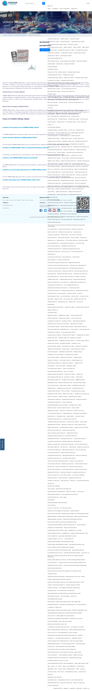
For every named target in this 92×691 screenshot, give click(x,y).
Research (66, 688)
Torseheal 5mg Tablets (54, 332)
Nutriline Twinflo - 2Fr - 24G (55, 538)
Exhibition (72, 688)
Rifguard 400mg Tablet (79, 382)
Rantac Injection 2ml (80, 424)
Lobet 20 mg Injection (68, 368)
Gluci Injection (64, 282)
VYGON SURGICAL (52, 505)
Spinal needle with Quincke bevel (65, 615)
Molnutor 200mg (63, 477)
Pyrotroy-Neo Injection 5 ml (64, 273)
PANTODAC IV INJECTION (67, 424)
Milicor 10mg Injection (83, 480)
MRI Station (61, 671)
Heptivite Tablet (64, 30)
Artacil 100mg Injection (54, 222)
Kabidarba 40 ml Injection (64, 388)
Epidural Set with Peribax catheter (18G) (58, 510)
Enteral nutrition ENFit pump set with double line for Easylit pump (66, 582)
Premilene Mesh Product (54, 643)
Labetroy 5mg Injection (68, 455)
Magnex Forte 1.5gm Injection (63, 488)
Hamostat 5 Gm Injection (66, 410)
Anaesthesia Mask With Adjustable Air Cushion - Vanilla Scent (64, 652)
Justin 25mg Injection (77, 251)
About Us (50, 5)
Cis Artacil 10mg (80, 243)
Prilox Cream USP (52, 237)
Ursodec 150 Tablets (53, 360)
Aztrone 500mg (52, 194)
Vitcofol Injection (67, 402)
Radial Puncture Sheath (70, 527)
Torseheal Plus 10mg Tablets (67, 340)
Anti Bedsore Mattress (71, 671)
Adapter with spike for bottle (68, 604)
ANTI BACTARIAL (80, 666)
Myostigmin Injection (67, 469)
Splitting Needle (65, 596)
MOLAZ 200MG (51, 365)
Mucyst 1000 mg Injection (54, 469)
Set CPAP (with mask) (65, 508)
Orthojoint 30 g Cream (68, 346)
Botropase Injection (66, 438)
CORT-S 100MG (63, 497)
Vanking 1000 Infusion (61, 191)
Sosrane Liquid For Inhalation (77, 282)
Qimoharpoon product (78, 550)
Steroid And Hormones (54, 486)
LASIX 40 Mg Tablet (61, 365)
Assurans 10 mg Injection (54, 321)
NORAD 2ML (73, 480)
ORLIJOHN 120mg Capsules (82, 307)
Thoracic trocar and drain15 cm (56, 584)
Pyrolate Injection (53, 318)
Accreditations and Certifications (57, 11)
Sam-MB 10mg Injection (71, 435)
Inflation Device (81, 604)
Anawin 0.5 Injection (67, 271)
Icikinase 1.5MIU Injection (54, 391)
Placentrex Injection (77, 388)
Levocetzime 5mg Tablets (54, 346)
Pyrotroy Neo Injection (54, 246)
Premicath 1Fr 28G (78, 655)
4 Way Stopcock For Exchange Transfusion (75, 565)
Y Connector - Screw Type (54, 607)
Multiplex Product (53, 562)
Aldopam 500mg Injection (54, 455)
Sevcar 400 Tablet (52, 477)
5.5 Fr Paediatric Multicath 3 (55, 552)
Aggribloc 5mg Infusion (68, 379)
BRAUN (53, 666)
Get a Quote (2, 444)
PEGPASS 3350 (83, 421)
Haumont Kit (51, 638)
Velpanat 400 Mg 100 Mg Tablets (56, 25)
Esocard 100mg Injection (68, 399)
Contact (27, 200)
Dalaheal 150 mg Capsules (54, 335)
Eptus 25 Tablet (65, 391)
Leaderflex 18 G (66, 533)
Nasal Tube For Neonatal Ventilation (58, 629)
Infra (15, 200)
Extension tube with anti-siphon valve (58, 657)
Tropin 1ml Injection (63, 337)
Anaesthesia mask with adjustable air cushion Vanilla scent (64, 593)
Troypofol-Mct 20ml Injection (78, 265)
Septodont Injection (53, 682)
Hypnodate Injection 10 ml (68, 290)
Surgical (82, 668)
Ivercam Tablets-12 (53, 310)
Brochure (79, 688)
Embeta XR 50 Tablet (68, 393)
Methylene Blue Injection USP (55, 377)
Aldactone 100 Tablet (53, 357)
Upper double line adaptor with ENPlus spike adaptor (62, 635)
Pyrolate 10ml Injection (54, 219)
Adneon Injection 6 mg (54, 472)
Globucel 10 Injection (53, 38)
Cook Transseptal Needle (65, 655)
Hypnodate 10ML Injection (65, 232)
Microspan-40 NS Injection (55, 419)
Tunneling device (52, 573)
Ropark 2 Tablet (63, 396)
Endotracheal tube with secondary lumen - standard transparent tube (67, 610)
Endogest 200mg (52, 407)
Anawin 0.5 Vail (51, 240)
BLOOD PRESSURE (71, 666)
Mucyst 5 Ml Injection (79, 682)
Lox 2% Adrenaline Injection (71, 285)
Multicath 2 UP (85, 552)
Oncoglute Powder (75, 27)
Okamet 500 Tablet (70, 307)
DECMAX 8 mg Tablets (64, 318)
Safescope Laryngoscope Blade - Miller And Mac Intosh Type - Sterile (66, 576)
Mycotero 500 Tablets (53, 326)
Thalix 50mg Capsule (65, 360)
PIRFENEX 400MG (78, 357)
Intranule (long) (52, 590)
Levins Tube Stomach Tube (81, 663)
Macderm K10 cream (65, 343)
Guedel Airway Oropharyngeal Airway (58, 544)
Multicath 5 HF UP (52, 632)
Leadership (55, 8)
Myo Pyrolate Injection (54, 290)
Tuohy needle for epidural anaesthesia (69, 587)
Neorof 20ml (72, 301)
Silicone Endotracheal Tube (76, 544)
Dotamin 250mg (62, 293)
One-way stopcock (53, 587)
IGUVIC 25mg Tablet (67, 19)
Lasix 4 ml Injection (80, 449)
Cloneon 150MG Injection (65, 279)
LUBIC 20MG (50, 299)
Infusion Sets (70, 590)
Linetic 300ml (51, 191)
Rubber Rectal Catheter (74, 530)
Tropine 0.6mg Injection (54, 251)
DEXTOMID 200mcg (83, 240)
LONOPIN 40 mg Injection (68, 430)
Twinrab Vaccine (60, 416)
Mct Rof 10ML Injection (72, 240)
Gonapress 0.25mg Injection (68, 246)
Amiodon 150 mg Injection (54, 363)
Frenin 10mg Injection (74, 262)
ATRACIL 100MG (64, 234)
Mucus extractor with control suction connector (62, 649)
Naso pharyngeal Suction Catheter (67, 632)
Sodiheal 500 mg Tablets (69, 335)
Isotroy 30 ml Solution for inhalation (58, 268)
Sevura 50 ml (83, 237)
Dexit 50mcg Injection (53, 447)
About (49, 8)
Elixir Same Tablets (53, 351)
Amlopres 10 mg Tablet (75, 405)
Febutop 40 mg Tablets (76, 323)
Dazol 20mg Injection (53, 329)
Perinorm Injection (68, 441)
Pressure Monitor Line (75, 657)
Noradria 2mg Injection (67, 463)
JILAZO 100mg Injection (77, 679)
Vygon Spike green (80, 643)
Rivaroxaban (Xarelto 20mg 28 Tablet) (58, 405)
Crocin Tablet (66, 349)
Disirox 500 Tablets (81, 399)
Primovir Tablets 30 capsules (55, 374)
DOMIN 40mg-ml (61, 240)
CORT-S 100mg (51, 488)
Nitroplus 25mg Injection (75, 466)
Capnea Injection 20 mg (54, 438)
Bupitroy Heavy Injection (81, 271)
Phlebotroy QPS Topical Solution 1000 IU (58, 323)
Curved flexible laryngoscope (77, 629)
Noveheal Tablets (67, 321)
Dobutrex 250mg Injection (65, 382)
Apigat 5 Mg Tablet (53, 396)
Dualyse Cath (51, 646)
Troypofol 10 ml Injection (80, 273)
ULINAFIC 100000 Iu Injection (68, 452)
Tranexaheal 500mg (53, 340)
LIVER (59, 666)
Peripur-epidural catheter (55, 519)
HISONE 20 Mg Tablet (69, 374)
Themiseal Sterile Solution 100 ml (57, 421)
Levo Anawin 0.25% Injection (55, 285)
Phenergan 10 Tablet (53, 410)
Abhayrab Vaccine (52, 382)
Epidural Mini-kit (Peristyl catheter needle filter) (75, 513)
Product (10, 35)
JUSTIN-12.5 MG (74, 296)
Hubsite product (74, 510)
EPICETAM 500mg (75, 237)
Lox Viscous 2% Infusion (75, 234)
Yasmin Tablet (70, 416)
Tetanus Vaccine (52, 671)
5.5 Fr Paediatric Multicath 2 (63, 638)
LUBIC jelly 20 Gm (65, 251)
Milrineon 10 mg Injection (65, 351)
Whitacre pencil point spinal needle (65, 646)
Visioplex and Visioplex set (55, 568)
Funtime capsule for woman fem (56, 491)
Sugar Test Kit (82, 671)
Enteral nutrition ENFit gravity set (57, 624)
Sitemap (31, 200)
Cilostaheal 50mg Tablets (55, 368)
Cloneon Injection (67, 413)
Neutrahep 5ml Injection (54, 379)
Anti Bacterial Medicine (20, 35)
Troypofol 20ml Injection (54, 271)
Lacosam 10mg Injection (79, 438)
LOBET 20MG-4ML (64, 480)
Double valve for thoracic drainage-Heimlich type (72, 562)
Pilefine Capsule (77, 351)
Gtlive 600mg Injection (54, 452)
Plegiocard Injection (53, 243)
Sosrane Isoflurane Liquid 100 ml (71, 248)
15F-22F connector (52, 536)
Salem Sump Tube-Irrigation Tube (67, 536)
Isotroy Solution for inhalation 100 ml (58, 265)
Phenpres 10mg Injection (78, 385)
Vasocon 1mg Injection (64, 237)
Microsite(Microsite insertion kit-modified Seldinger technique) (65, 612)
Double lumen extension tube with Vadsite (59, 579)
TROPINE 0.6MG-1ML (52, 301)
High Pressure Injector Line (55, 598)
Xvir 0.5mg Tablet (74, 38)
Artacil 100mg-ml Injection (67, 276)
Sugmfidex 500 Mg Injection (67, 243)
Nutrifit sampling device (54, 533)
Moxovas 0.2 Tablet (69, 377)
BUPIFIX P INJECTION (52, 232)
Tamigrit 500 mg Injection (69, 419)
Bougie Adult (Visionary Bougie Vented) (58, 618)
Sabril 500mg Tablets (65, 385)
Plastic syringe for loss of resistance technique (61, 547)
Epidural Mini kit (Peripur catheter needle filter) (61, 541)
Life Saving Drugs (52, 312)
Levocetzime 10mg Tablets (78, 349)
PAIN (56, 668)
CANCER (64, 666)
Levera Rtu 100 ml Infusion (81, 427)
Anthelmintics (51, 254)
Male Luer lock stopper (65, 621)
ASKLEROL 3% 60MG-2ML (53, 480)
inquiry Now (45, 49)
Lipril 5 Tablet (76, 407)
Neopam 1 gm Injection (83, 447)
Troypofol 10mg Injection (54, 248)
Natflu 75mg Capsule (65, 475)
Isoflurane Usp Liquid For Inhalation (57, 262)
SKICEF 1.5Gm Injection (62, 194)
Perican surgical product (81, 516)
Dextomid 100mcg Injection (76, 268)
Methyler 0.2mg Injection (54, 430)
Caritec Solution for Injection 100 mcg (58, 461)
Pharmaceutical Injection (55, 677)
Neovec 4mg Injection (53, 282)
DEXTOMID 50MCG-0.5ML (53, 296)
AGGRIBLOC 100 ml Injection (82, 393)
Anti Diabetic (51, 499)
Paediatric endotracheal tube (79, 533)
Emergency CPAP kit (77, 638)
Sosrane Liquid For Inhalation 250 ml (57, 287)
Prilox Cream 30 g (66, 257)
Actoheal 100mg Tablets (82, 340)
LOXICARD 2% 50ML (71, 293)
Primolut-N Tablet (71, 491)
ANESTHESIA (50, 668)
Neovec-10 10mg (58, 299)
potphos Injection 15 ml (81, 463)
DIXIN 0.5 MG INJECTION (81, 455)
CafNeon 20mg (72, 447)
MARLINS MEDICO (71, 668)
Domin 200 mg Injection (81, 469)
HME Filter (73, 596)
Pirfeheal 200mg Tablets (54, 19)
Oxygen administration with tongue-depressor (60, 663)
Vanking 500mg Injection (75, 194)
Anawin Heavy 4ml (63, 301)
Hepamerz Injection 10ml (54, 424)
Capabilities (74, 8)
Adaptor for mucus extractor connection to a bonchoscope (64, 570)
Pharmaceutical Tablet (54, 16)
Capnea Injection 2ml (72, 433)
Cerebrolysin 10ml (80, 379)
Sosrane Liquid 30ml (53, 279)
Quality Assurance (64, 8)
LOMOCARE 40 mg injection (54, 441)
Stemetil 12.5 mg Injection (76, 461)
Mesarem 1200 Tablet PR (75, 477)
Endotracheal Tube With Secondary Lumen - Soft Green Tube (64, 601)
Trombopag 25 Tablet (53, 30)
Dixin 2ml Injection (84, 329)
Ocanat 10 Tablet (84, 25)
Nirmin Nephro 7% (64, 329)
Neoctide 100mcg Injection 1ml (56, 307)
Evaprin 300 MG (51, 416)
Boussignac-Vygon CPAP (76, 618)
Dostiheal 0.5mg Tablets (69, 458)
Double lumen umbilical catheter (57, 559)
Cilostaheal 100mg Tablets (68, 332)
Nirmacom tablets (52, 315)
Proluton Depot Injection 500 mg (56, 433)
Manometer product (53, 604)
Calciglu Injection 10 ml (81, 444)
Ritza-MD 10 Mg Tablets (73, 421)
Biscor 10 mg (51, 466)
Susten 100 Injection (53, 497)
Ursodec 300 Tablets (75, 337)
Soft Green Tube (62, 590)
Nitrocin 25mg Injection (54, 463)
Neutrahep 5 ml (78, 441)
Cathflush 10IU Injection (54, 449)
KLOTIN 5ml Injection (66, 219)
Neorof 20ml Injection (65, 229)
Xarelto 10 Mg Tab (79, 410)
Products (50, 14)
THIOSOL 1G (80, 293)
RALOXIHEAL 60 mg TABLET (71, 354)
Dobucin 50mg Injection (68, 449)
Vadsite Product (81, 524)
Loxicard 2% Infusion (53, 213)
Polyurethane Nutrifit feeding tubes (57, 530)
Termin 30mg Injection (64, 679)
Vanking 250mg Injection (74, 191)
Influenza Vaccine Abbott (80, 413)
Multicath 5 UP (51, 615)
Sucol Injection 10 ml (53, 276)
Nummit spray (76, 257)
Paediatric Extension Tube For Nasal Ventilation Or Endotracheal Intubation (65, 556)
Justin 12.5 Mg (80, 491)
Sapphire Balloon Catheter (55, 565)
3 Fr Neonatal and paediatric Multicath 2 (59, 627)
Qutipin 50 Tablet (79, 416)
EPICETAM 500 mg (52, 273)
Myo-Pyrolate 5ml (68, 299)
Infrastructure (58, 688)
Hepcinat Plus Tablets (81, 346)
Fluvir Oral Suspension (78, 475)
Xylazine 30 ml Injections (54, 257)
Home (88, 3)
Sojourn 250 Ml (77, 232)
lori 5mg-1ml (51, 483)
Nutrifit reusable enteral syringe (76, 559)
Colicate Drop (74, 329)
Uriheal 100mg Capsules (67, 326)
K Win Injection (77, 19)
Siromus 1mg (79, 374)
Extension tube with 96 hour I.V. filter (58, 660)
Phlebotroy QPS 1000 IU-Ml (54, 458)
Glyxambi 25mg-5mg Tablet (78, 391)
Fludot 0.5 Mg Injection (61, 466)
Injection (50, 674)
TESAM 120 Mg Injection (66, 682)
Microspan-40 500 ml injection (56, 435)
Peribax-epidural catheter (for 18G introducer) (60, 516)
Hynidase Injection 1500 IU (66, 427)
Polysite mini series (53, 621)
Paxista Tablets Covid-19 (64, 407)
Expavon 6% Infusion (66, 472)
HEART (77, 668)
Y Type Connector (68, 538)
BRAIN (64, 668)
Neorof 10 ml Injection (80, 299)
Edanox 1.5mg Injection (79, 279)
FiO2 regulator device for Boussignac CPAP (59, 550)
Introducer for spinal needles (72, 552)
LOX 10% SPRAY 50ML (65, 296)
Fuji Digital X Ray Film (53, 508)
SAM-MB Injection (52, 679)
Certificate (19, 200)
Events (23, 200)
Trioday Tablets (64, 38)
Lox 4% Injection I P (53, 229)
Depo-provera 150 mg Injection (70, 494)
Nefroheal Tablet (71, 365)
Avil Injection (64, 447)
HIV (56, 666)
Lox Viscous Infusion (73, 287)
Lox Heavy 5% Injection (54, 234)
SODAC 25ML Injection (76, 315)
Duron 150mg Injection (79, 219)
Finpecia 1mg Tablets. (67, 363)
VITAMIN (60, 668)
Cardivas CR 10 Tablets (66, 357)
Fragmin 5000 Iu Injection (54, 402)
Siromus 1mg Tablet (63, 27)
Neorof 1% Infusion (80, 276)
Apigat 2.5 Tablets (68, 371)
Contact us (86, 688)
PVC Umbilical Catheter (77, 627)
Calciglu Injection (76, 318)
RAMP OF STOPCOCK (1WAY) (76, 640)
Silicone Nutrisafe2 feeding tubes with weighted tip (62, 524)
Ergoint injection (52, 337)
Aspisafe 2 (80, 635)
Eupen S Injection (52, 293)
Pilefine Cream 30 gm (77, 360)
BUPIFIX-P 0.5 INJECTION (63, 259)
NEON (49, 666)
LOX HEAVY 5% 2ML (84, 296)
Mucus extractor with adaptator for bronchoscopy (62, 522)
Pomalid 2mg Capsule (53, 343)
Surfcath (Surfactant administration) (58, 640)
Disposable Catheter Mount (55, 527)
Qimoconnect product (54, 596)
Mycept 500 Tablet (52, 27)
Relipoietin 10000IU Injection (55, 371)
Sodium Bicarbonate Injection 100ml (57, 502)
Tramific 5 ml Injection (54, 444)
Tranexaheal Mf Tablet (83, 335)
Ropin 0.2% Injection (77, 229)
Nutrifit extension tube (68, 643)
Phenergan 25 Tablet (64, 315)
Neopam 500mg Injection (79, 321)
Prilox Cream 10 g (52, 259)
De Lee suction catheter (54, 513)
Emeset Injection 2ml (53, 427)
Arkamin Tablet (52, 388)
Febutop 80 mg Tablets (80, 326)
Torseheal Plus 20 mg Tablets (56, 354)
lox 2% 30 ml (79, 301)
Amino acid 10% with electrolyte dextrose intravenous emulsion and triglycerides (66, 226)
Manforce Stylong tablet (55, 393)
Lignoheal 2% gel (75, 343)
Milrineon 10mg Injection (79, 472)
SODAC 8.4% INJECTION (53, 475)
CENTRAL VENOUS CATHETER (73, 584)
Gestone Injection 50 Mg (54, 494)
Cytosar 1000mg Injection (54, 413)
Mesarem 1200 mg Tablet (75, 396)
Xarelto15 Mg (79, 377)
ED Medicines (51, 304)
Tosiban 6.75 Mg (78, 363)
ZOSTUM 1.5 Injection (53, 685)
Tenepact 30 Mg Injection (54, 349)
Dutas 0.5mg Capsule (53, 385)
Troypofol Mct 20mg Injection (68, 213)
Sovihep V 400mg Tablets (72, 25)
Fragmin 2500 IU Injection (54, 399)
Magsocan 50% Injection (67, 444)
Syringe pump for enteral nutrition (72, 519)
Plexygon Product (53, 655)
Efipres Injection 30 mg (82, 290)
